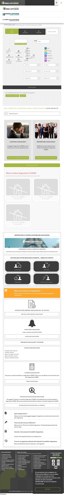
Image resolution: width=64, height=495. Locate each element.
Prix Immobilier (4, 458)
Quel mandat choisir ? (20, 413)
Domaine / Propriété (9, 62)
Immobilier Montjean (37, 465)
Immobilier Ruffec (21, 458)
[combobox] (20, 41)
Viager (48, 60)
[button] (9, 246)
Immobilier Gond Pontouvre (38, 462)
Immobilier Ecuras (37, 468)
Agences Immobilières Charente (12, 354)
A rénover (49, 55)
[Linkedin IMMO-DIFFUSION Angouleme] (58, 461)
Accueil (5, 108)
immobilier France (12, 108)
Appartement (9, 57)
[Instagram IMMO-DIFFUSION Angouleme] (58, 464)
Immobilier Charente (9, 352)
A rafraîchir (50, 58)
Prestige (49, 50)
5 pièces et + (28, 58)
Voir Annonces (32, 87)
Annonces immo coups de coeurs (7, 464)
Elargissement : (35, 41)
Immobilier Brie (36, 458)
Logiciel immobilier (5, 465)
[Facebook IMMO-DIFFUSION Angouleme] (53, 461)
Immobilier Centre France (6, 457)
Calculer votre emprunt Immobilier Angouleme (28, 432)
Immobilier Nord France (6, 455)
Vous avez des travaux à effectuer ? (25, 423)
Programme (19, 57)
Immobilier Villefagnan (21, 459)
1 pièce (27, 48)
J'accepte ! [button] (48, 489)
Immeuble (18, 52)
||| (61, 3)
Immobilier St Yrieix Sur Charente (39, 455)
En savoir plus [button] (40, 483)
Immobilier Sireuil (36, 461)
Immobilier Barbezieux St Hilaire (23, 461)
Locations (25, 32)
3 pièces (27, 53)
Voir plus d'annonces (32, 165)
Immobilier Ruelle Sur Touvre (39, 456)
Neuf (48, 48)
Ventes (12, 32)
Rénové (49, 53)
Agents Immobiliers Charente (11, 356)
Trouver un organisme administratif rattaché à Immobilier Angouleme (35, 441)
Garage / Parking (26, 62)
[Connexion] (56, 2)
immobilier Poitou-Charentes (25, 108)
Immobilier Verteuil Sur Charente (39, 459)
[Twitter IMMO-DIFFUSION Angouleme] (53, 464)
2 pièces (27, 50)
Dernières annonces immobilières (7, 460)
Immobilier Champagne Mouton (23, 462)
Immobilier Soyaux (21, 469)
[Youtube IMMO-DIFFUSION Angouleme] (56, 467)
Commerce (19, 61)
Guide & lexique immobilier (6, 466)
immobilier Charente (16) (38, 108)
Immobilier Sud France (5, 454)
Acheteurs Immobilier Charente (11, 357)
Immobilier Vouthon (37, 466)
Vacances (38, 32)
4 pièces (27, 55)
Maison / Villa (8, 51)
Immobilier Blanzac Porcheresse (39, 463)
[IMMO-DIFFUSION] (12, 3)
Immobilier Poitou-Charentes (11, 350)
